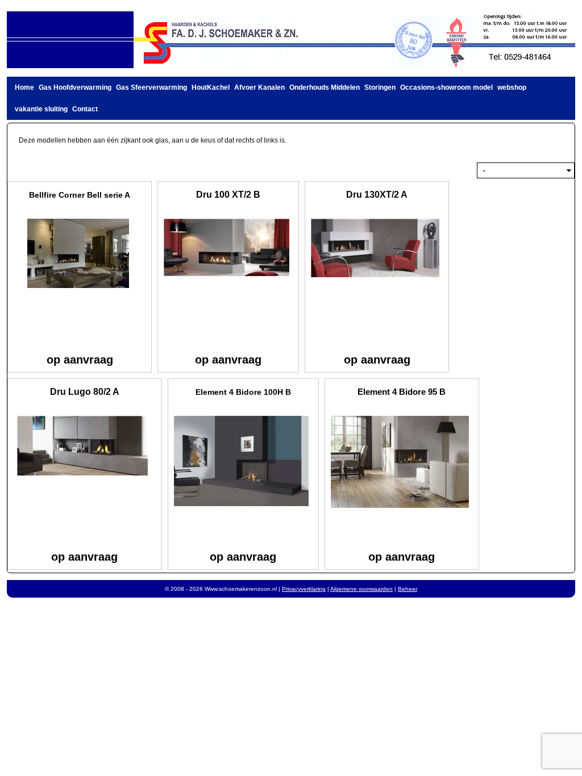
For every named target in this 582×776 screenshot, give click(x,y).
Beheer (407, 589)
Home (24, 87)
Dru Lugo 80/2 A (84, 392)
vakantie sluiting (41, 109)
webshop (511, 87)
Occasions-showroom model (446, 87)
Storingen (380, 87)
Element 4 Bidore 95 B (401, 392)
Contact (85, 109)
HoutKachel (211, 87)
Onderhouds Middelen (324, 87)
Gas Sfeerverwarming (151, 87)
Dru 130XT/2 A (377, 194)
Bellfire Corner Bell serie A (79, 194)
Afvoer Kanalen (259, 87)
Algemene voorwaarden (361, 589)
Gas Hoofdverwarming (75, 87)
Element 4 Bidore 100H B (243, 392)
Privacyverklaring (304, 589)
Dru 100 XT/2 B (228, 194)
